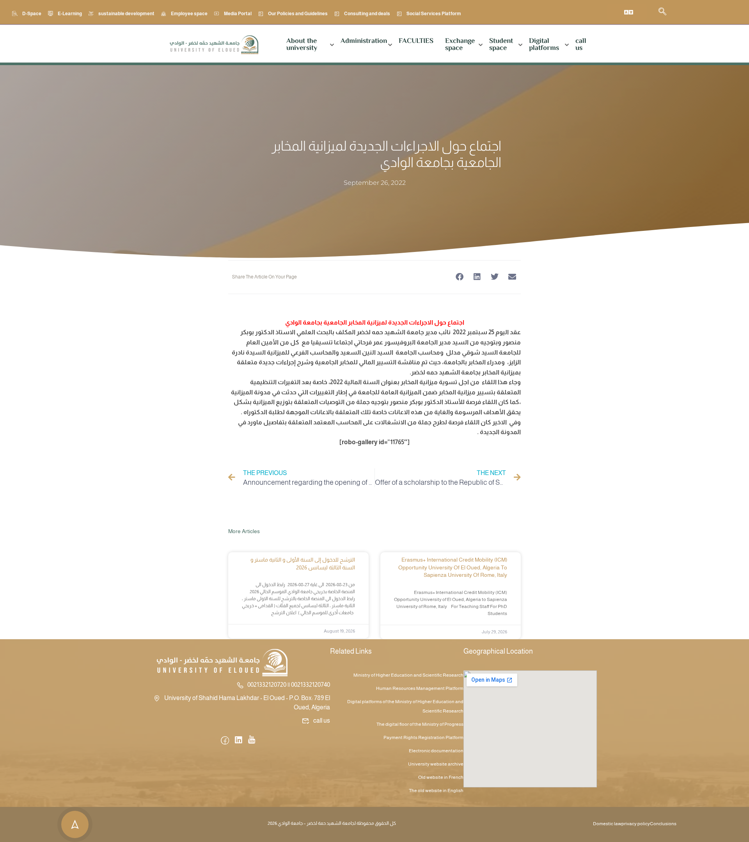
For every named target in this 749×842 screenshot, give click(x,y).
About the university (301, 45)
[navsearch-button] (662, 12)
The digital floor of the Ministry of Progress (419, 724)
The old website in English (436, 790)
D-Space (31, 13)
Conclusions (663, 823)
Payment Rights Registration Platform (423, 737)
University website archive (435, 764)
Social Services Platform (433, 13)
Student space (501, 45)
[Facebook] (225, 741)
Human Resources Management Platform (419, 688)
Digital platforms (544, 45)
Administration (364, 41)
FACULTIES (416, 41)
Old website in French (440, 777)
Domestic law (607, 823)
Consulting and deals (367, 13)
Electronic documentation (436, 750)
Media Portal (238, 13)
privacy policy (635, 823)
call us (580, 45)
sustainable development (126, 13)
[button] (459, 277)
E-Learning (70, 13)
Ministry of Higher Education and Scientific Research (408, 675)
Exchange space (460, 45)
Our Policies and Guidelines (298, 13)
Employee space (189, 13)
